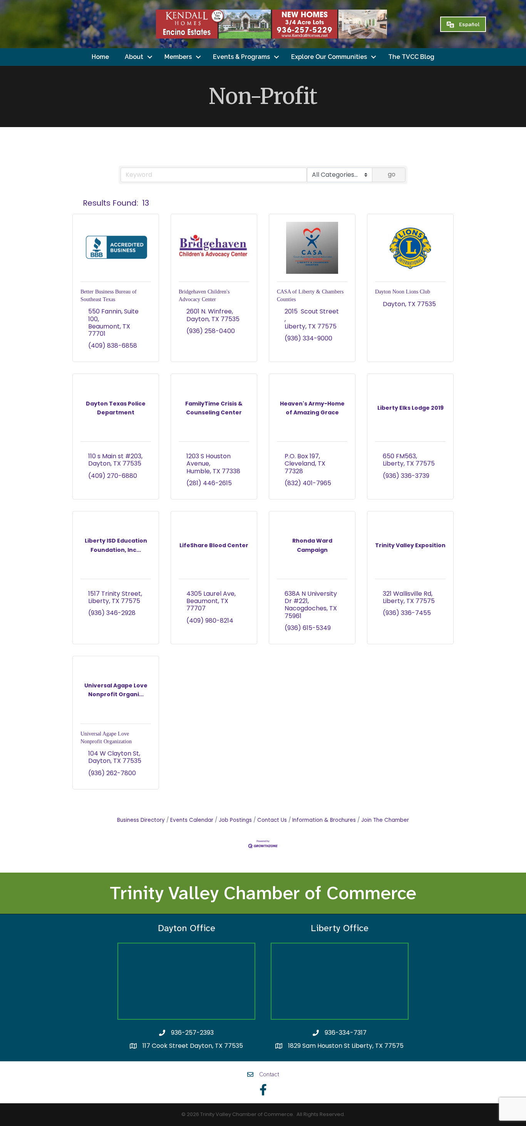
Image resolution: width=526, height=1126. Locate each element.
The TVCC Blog (411, 56)
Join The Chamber (385, 820)
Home (100, 56)
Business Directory (141, 820)
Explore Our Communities (329, 56)
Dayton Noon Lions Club (402, 292)
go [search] (391, 174)
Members (178, 56)
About (134, 56)
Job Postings (235, 820)
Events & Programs (241, 56)
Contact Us (272, 820)
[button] (76, 203)
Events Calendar (191, 820)
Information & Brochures (324, 820)
